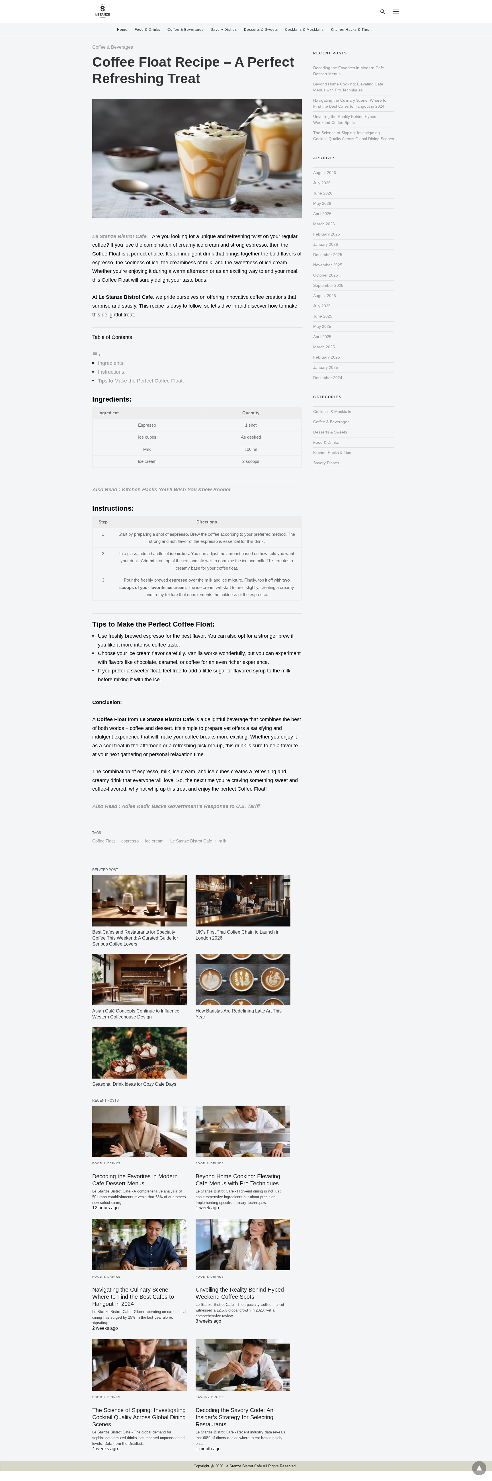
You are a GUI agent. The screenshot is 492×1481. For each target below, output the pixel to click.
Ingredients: (111, 363)
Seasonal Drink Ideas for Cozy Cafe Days (134, 1084)
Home (122, 30)
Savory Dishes (224, 30)
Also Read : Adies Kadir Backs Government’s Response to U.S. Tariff (176, 806)
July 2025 (322, 306)
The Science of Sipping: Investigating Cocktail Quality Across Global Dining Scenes (139, 1417)
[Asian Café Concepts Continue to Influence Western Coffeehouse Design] (139, 979)
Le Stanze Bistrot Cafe (119, 236)
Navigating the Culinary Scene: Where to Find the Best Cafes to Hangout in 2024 (133, 1296)
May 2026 (322, 203)
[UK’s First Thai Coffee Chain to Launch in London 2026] (243, 900)
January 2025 (325, 367)
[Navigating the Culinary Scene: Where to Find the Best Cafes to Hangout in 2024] (139, 1244)
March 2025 (324, 347)
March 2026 (324, 224)
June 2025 (322, 316)
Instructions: (112, 372)
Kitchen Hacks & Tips (350, 30)
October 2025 (325, 275)
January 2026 (325, 244)
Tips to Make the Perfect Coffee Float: (141, 381)
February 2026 (326, 234)
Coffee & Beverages (185, 30)
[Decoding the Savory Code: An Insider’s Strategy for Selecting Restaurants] (243, 1365)
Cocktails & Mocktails (304, 30)
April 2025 (322, 336)
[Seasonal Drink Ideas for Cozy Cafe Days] (139, 1053)
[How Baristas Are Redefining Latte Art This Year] (243, 979)
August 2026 (324, 172)
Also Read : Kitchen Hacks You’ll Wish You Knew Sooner (161, 489)
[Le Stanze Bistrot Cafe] (102, 11)
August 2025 (324, 295)
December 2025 (327, 254)
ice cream (154, 840)
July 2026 (322, 183)
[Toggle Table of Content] (96, 354)
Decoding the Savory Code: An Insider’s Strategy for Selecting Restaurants (234, 1417)
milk (222, 840)
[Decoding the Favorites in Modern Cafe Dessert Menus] (139, 1131)
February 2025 (326, 357)
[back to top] (479, 1468)
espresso (130, 840)
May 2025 (322, 326)
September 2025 (328, 285)
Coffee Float (103, 840)
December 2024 (327, 377)
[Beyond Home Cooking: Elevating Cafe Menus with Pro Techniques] (243, 1131)
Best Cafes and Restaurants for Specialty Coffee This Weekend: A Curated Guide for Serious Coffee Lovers (135, 938)
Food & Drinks (147, 30)
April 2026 (322, 213)
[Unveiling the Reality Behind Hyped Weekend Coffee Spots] (243, 1244)
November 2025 (327, 265)
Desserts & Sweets (261, 30)
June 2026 (322, 193)
